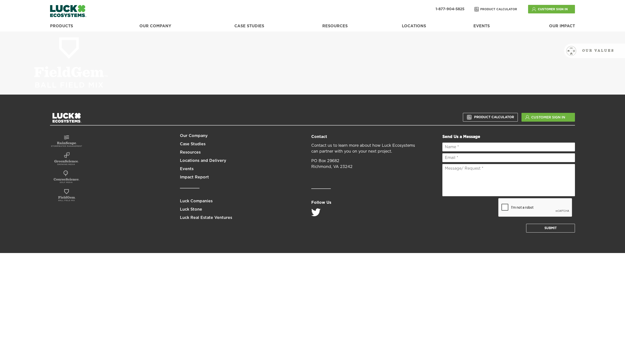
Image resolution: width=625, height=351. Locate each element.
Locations (414, 26)
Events (481, 26)
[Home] (68, 11)
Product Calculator (498, 9)
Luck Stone (191, 209)
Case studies (249, 26)
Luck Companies (196, 201)
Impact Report (194, 177)
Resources (335, 26)
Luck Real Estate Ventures (206, 218)
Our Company (155, 26)
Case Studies (193, 144)
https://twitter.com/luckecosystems (316, 212)
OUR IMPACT (562, 26)
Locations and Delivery (203, 161)
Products (61, 26)
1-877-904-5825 (450, 9)
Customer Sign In (553, 9)
